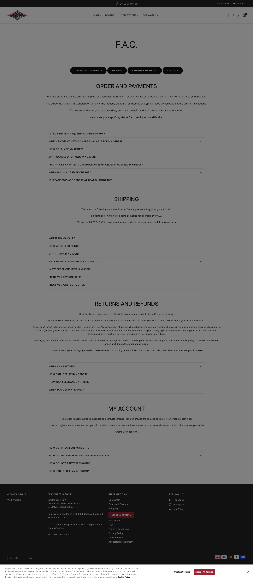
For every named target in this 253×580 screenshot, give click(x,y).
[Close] (248, 572)
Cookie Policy (124, 577)
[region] (126, 572)
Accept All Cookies (204, 572)
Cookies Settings (182, 572)
